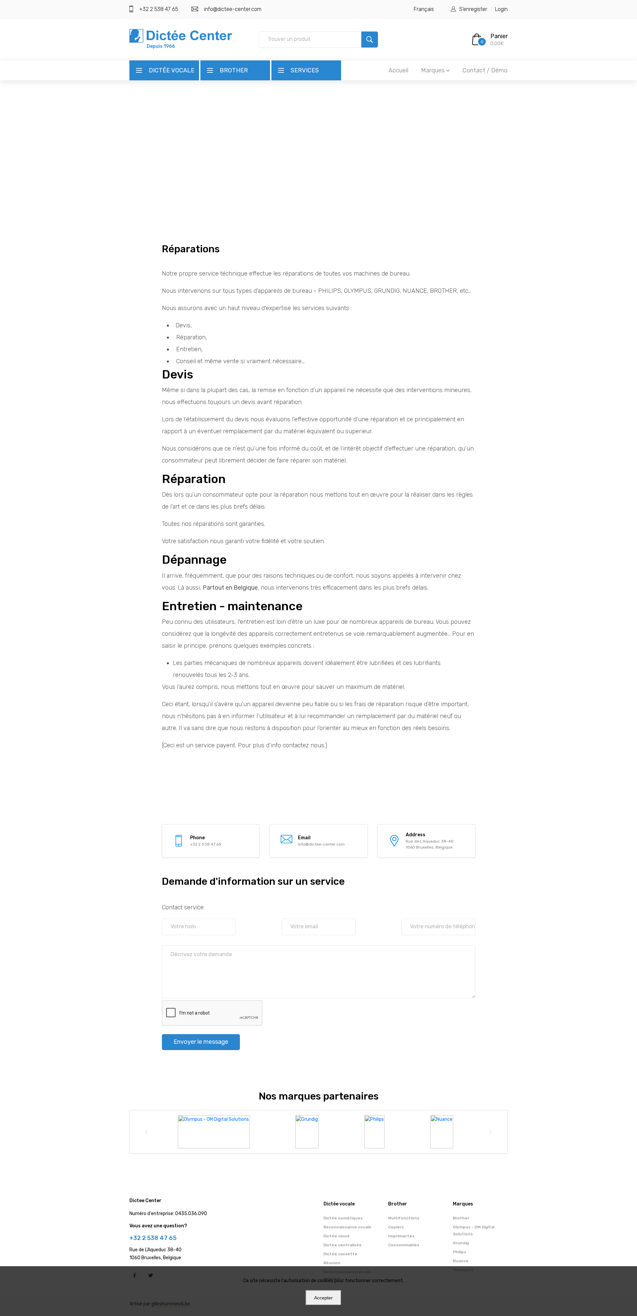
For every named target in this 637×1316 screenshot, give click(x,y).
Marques (433, 70)
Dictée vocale (171, 70)
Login (501, 9)
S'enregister (473, 9)
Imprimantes (401, 1236)
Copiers (396, 1227)
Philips (459, 1252)
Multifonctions (403, 1218)
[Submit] (369, 39)
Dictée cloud (336, 1236)
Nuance (460, 1261)
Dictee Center (145, 1200)
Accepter (323, 1297)
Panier (499, 36)
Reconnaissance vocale (347, 1227)
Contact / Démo (485, 70)
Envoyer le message (201, 1041)
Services (305, 70)
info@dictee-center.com (232, 9)
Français (424, 9)
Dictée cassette (340, 1254)
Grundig (461, 1243)
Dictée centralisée (342, 1245)
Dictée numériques (343, 1218)
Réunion (331, 1263)
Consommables (403, 1245)
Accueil (398, 70)
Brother (234, 70)
